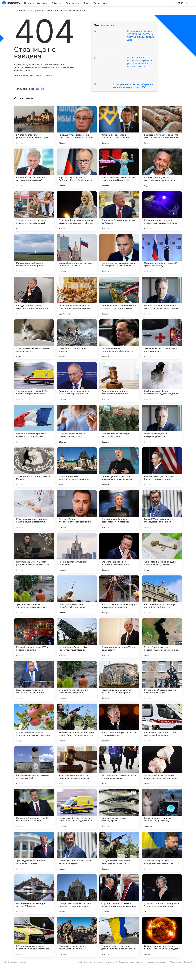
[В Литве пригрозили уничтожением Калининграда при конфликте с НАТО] (34, 126)
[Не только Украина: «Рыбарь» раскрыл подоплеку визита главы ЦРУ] (34, 553)
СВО (59, 11)
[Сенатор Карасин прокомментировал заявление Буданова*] (77, 510)
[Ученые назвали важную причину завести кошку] (34, 339)
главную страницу (43, 75)
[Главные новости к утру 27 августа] (77, 339)
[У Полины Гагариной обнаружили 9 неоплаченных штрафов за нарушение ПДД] (162, 894)
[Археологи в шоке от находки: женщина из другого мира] (162, 553)
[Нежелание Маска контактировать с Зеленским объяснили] (119, 339)
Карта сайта (189, 962)
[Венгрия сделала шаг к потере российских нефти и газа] (162, 595)
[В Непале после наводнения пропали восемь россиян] (77, 681)
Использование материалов (156, 962)
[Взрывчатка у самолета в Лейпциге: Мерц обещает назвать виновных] (77, 169)
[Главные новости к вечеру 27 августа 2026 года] (119, 425)
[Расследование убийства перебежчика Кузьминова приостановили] (119, 382)
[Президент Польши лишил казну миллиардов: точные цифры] (119, 254)
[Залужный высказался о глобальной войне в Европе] (119, 126)
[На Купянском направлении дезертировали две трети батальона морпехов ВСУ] (119, 852)
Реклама (22, 962)
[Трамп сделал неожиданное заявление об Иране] (34, 852)
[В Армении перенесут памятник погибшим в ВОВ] (34, 766)
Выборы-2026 (25, 11)
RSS (80, 962)
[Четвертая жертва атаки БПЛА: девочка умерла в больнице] (34, 382)
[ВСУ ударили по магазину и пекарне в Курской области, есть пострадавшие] (34, 937)
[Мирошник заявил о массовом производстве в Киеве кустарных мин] (162, 297)
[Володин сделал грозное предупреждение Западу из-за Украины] (34, 297)
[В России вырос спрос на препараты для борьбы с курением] (77, 425)
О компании (12, 962)
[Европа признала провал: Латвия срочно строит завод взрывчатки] (119, 297)
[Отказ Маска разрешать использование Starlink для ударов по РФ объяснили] (119, 553)
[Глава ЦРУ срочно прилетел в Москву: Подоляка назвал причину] (162, 510)
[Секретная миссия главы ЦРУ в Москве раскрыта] (77, 852)
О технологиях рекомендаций (105, 962)
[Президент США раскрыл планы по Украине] (119, 211)
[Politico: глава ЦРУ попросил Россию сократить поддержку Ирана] (162, 467)
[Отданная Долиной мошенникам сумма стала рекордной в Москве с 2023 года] (77, 211)
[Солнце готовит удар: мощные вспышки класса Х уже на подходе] (162, 937)
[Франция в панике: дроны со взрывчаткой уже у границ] (34, 425)
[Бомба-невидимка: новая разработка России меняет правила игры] (77, 595)
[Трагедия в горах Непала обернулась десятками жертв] (34, 595)
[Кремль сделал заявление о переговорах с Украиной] (34, 169)
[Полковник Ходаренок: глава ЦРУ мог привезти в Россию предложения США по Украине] (34, 809)
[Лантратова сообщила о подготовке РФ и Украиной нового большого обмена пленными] (119, 510)
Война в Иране (44, 11)
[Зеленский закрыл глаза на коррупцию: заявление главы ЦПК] (162, 852)
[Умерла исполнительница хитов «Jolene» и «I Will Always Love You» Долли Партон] (119, 169)
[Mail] (4, 3)
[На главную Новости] (13, 3)
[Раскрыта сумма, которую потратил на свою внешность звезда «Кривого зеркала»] (162, 169)
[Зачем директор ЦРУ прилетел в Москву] (34, 467)
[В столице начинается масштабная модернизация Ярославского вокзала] (77, 467)
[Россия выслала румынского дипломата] (77, 553)
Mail (4, 962)
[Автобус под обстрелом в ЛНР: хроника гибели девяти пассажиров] (162, 724)
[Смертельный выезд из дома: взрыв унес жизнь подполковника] (77, 809)
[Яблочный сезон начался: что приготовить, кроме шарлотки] (77, 297)
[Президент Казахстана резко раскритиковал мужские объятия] (77, 126)
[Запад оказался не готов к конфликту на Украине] (77, 937)
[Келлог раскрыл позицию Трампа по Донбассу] (119, 638)
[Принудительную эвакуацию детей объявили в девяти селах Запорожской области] (119, 937)
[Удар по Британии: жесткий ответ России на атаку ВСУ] (77, 254)
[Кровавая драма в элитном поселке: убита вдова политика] (162, 211)
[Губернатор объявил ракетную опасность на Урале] (162, 681)
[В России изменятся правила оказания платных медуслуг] (34, 510)
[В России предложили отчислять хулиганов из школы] (119, 766)
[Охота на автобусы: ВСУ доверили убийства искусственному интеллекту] (162, 425)
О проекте (88, 962)
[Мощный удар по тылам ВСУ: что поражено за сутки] (34, 638)
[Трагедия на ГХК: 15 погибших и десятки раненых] (162, 339)
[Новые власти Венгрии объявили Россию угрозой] (119, 724)
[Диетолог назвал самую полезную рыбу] (119, 809)
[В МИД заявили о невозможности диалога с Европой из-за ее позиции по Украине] (77, 894)
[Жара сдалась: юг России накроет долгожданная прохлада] (119, 595)
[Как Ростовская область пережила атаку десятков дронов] (162, 382)
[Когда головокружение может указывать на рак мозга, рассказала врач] (162, 809)
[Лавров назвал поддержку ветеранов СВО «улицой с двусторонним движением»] (34, 681)
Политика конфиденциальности (131, 962)
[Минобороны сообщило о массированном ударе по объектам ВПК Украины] (34, 254)
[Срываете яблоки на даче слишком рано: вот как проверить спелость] (34, 724)
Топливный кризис (76, 11)
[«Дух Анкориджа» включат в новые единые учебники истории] (119, 894)
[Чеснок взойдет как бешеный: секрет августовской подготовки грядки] (162, 766)
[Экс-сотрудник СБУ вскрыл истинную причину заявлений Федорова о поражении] (119, 467)
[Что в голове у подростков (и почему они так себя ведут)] (34, 211)
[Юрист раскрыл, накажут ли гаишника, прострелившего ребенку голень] (77, 766)
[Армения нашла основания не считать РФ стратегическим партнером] (77, 382)
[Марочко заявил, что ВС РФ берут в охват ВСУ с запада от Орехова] (77, 724)
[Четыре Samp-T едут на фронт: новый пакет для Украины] (77, 638)
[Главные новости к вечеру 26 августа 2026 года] (34, 894)
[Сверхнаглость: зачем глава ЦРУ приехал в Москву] (162, 254)
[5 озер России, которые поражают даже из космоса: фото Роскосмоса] (162, 638)
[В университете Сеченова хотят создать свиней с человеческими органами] (162, 126)
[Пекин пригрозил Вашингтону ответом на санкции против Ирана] (119, 681)
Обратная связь (176, 962)
